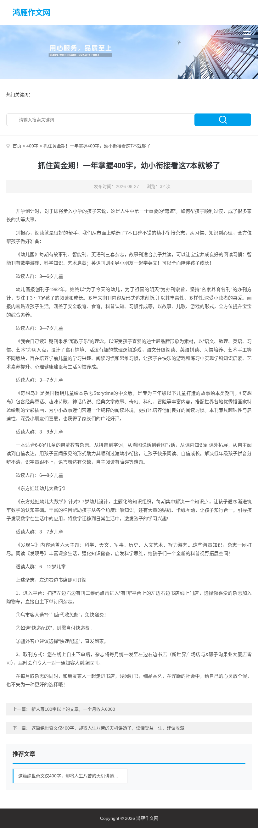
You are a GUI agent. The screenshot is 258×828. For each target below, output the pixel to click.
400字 (32, 145)
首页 (17, 145)
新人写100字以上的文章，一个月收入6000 (73, 709)
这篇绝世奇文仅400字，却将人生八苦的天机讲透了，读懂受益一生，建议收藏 (107, 728)
